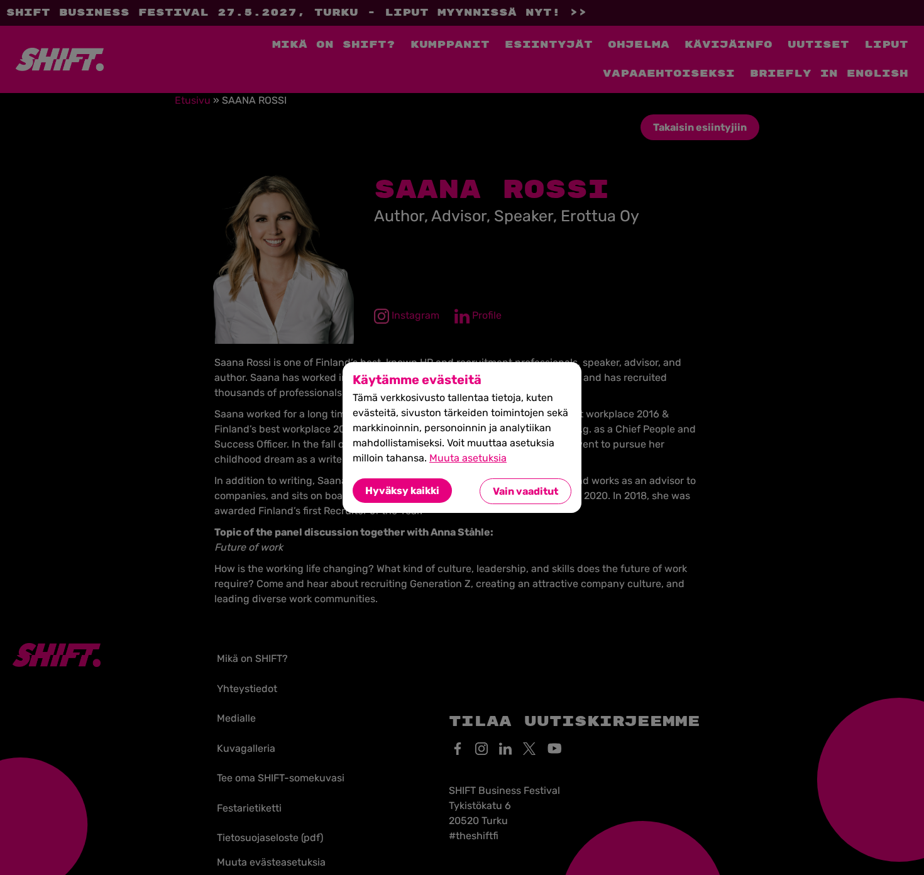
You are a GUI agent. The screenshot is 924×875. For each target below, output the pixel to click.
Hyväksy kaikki (402, 491)
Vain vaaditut (525, 491)
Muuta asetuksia (468, 458)
